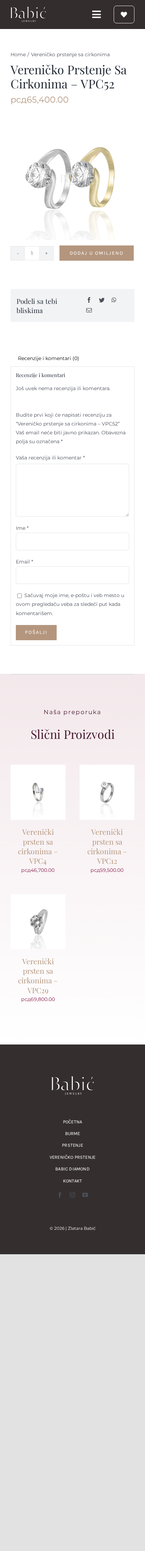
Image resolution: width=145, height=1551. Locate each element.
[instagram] (72, 1195)
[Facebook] (89, 300)
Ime (22, 528)
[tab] (72, 358)
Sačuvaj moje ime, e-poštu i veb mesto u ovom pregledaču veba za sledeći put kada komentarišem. (70, 604)
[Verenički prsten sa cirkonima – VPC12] (107, 769)
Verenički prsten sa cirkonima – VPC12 (107, 846)
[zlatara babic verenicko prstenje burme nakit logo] (28, 9)
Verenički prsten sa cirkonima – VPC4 (38, 846)
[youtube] (85, 1195)
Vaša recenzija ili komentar (50, 458)
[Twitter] (101, 300)
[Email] (89, 311)
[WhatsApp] (114, 300)
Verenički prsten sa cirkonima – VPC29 (38, 975)
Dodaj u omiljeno (97, 253)
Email (24, 562)
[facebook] (60, 1195)
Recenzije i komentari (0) (48, 358)
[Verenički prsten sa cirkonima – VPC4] (38, 769)
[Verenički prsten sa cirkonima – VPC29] (38, 898)
